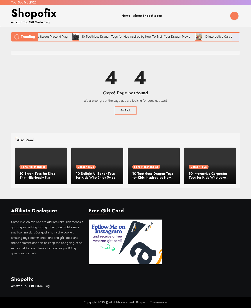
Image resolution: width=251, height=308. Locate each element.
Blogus (140, 302)
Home (126, 16)
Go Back (126, 110)
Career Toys (86, 167)
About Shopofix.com (147, 16)
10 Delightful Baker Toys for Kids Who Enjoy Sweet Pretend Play (96, 177)
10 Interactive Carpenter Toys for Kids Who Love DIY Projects (208, 177)
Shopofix (34, 13)
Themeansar (158, 302)
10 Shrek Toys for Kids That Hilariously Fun (37, 175)
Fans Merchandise (33, 167)
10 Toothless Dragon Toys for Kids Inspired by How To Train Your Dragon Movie (152, 179)
